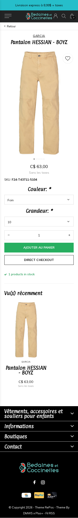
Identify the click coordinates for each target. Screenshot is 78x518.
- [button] (8, 235)
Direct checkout (39, 260)
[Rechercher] (64, 16)
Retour (11, 26)
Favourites (68, 58)
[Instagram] (43, 482)
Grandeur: (39, 210)
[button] (8, 16)
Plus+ (39, 513)
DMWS (28, 513)
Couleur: (39, 189)
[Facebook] (34, 482)
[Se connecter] (55, 16)
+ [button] (69, 235)
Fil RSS (50, 513)
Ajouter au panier (39, 247)
